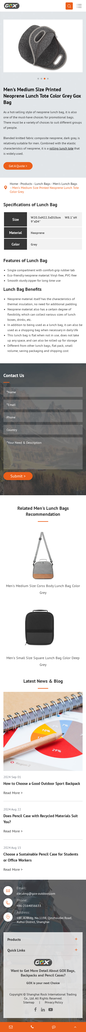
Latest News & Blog (43, 681)
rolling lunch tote (61, 148)
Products (26, 184)
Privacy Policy (54, 1002)
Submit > (18, 476)
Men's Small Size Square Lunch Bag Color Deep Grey (43, 661)
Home (14, 184)
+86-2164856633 (29, 906)
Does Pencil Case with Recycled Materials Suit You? (40, 818)
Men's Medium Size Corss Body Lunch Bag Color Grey (43, 589)
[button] (38, 78)
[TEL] (32, 1027)
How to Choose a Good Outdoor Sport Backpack (41, 783)
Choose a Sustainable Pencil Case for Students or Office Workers (40, 857)
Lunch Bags (42, 184)
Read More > (13, 792)
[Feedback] (54, 1027)
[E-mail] (11, 1027)
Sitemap (28, 1002)
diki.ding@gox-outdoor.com (36, 893)
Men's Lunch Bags (65, 184)
